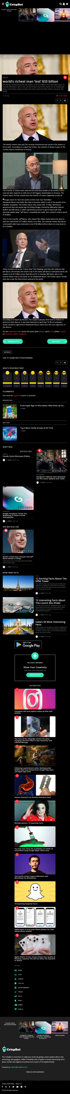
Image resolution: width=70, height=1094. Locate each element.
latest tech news (15, 331)
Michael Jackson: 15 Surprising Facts (28, 823)
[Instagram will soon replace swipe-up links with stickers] (35, 699)
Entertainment (40, 474)
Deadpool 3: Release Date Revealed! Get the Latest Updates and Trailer (50, 478)
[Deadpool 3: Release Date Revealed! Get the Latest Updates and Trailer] (51, 461)
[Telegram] (21, 1087)
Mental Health (60, 1035)
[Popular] (6, 530)
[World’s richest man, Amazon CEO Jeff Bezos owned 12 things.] (18, 541)
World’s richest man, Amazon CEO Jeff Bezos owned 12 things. (18, 558)
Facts (5, 77)
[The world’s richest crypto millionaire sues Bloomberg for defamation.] (35, 864)
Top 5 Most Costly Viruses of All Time (36, 428)
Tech (20, 974)
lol (41, 386)
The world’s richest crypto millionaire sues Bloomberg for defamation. (31, 877)
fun (17, 386)
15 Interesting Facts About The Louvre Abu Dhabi (50, 602)
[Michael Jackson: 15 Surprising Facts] (35, 810)
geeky (24, 386)
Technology (6, 511)
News (20, 970)
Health (20, 1009)
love (48, 386)
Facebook (8, 334)
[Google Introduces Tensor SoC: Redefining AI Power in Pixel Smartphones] (18, 498)
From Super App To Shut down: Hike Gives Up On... (42, 405)
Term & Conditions (8, 1084)
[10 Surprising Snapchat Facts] (35, 891)
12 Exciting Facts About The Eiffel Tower (51, 580)
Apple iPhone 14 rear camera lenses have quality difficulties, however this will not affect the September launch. (34, 959)
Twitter (15, 334)
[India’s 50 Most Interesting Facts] (18, 626)
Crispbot (63, 331)
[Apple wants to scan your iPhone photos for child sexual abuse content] (35, 917)
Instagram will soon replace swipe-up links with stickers (33, 712)
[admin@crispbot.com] (17, 1087)
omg (56, 386)
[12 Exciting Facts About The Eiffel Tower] (18, 583)
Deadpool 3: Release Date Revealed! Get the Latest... (26, 1037)
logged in (16, 395)
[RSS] (25, 1087)
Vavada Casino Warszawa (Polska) (16, 456)
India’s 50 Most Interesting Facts (50, 623)
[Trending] (65, 77)
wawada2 (5, 454)
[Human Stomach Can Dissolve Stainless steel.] (35, 785)
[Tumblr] (9, 1087)
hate (33, 386)
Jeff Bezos (7, 352)
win (64, 386)
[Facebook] (2, 1087)
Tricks (20, 992)
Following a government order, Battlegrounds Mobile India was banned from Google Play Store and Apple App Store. (34, 770)
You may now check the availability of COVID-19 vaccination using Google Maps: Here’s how (33, 850)
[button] (3, 4)
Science (20, 979)
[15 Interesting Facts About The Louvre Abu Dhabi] (18, 605)
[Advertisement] (35, 38)
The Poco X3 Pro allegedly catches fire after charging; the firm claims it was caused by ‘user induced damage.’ (33, 740)
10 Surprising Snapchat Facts (25, 904)
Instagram (22, 334)
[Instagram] (6, 1087)
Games (41, 331)
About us (19, 1084)
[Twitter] (13, 1087)
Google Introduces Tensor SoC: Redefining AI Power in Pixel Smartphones (15, 515)
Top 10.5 (21, 983)
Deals (20, 1000)
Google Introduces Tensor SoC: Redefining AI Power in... (43, 1037)
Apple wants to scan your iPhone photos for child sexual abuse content (34, 930)
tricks (52, 331)
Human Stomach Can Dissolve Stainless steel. (32, 797)
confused (7, 386)
